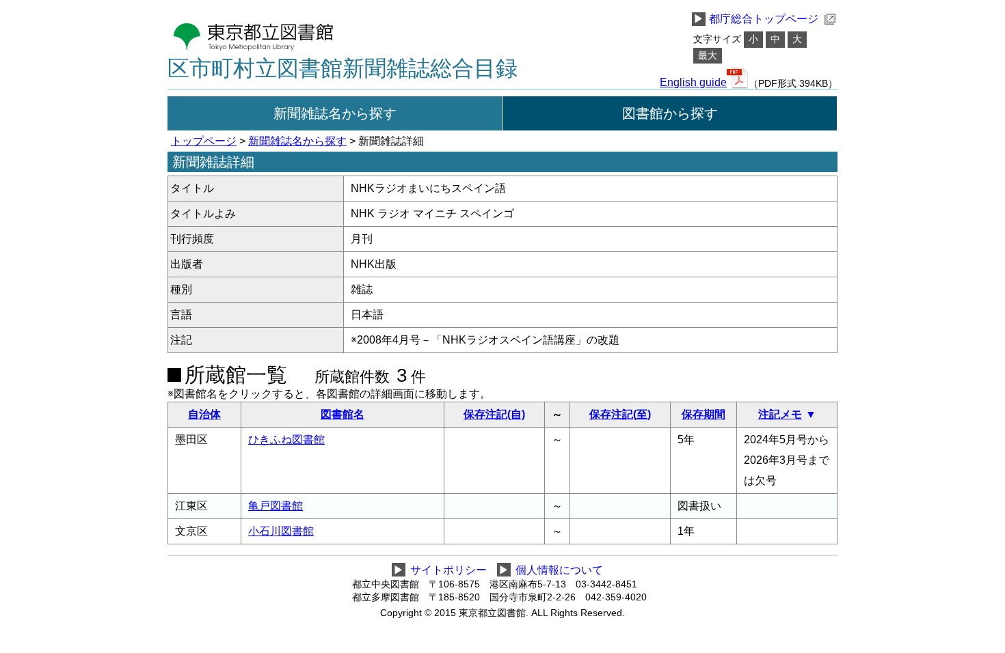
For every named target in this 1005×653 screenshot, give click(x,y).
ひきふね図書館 (286, 439)
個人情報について (559, 570)
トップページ (204, 141)
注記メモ (780, 414)
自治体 (204, 414)
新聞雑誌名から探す (335, 113)
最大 (707, 56)
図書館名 (342, 414)
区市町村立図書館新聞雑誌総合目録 (343, 68)
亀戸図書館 (275, 506)
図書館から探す (670, 113)
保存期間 (703, 414)
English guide (693, 82)
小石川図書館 (281, 531)
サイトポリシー (448, 570)
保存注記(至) (620, 414)
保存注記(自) (494, 414)
